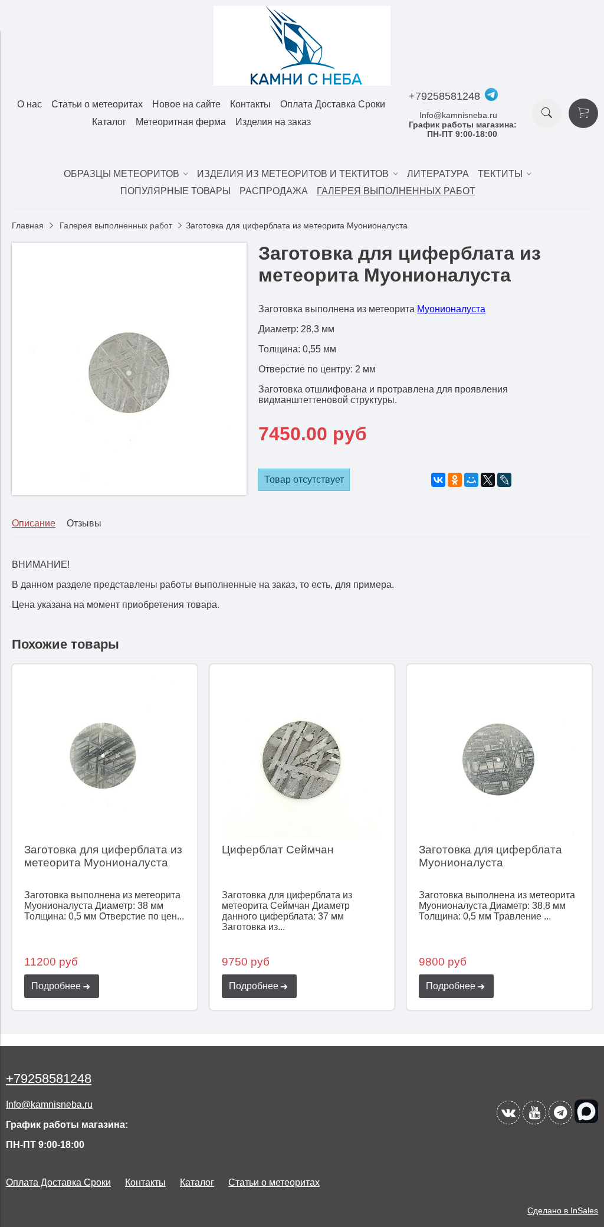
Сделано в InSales (562, 1210)
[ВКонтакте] (438, 480)
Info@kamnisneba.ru (458, 115)
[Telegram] (560, 1112)
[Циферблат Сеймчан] (302, 756)
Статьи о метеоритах (97, 104)
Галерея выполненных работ (116, 225)
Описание (33, 523)
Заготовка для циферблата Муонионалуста (490, 856)
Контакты (250, 104)
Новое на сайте (186, 104)
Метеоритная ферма (181, 122)
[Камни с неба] (302, 82)
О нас (29, 104)
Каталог (109, 122)
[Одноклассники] (455, 480)
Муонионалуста (451, 309)
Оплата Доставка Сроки (332, 104)
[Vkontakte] (508, 1112)
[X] (488, 480)
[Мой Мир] (471, 480)
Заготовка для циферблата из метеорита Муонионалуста (103, 856)
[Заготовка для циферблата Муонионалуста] (499, 756)
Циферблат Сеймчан (278, 849)
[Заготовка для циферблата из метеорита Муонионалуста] (129, 492)
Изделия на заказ (273, 122)
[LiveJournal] (504, 480)
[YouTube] (534, 1112)
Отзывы (84, 523)
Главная (28, 225)
